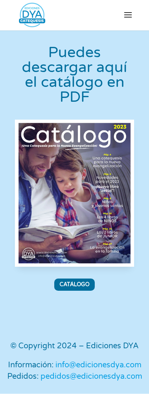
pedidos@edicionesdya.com (91, 376)
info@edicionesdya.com (98, 365)
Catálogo (74, 284)
